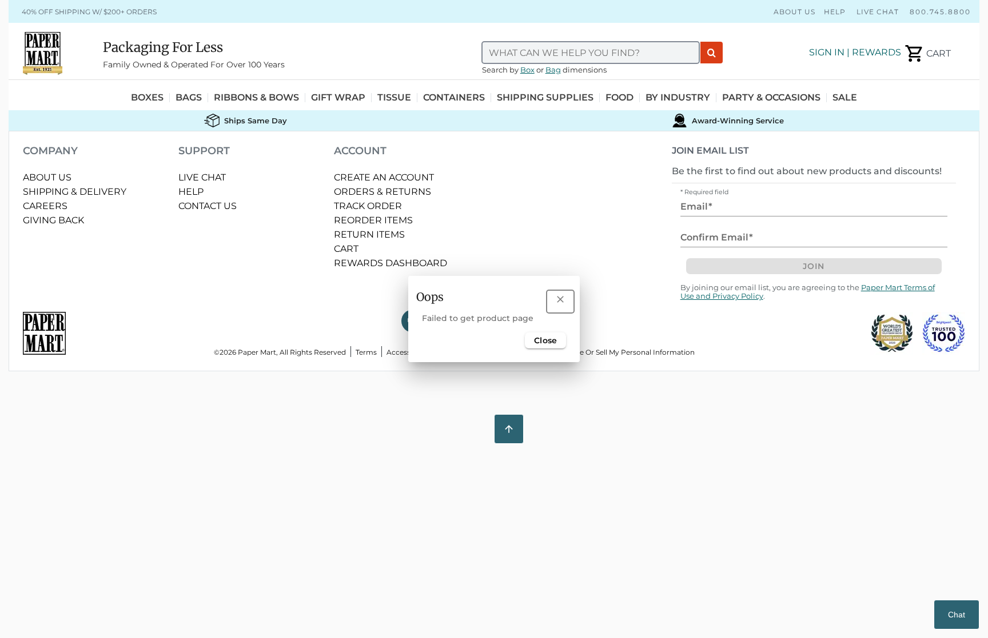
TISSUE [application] (394, 97)
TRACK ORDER (368, 205)
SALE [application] (844, 97)
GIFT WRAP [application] (338, 97)
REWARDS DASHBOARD (390, 263)
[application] (927, 53)
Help (835, 11)
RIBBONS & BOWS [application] (256, 97)
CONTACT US (207, 205)
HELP (191, 191)
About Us (794, 11)
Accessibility (408, 352)
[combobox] (590, 52)
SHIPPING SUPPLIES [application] (545, 97)
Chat (956, 614)
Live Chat (877, 11)
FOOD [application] (619, 97)
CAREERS (45, 205)
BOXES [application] (147, 97)
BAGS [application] (189, 97)
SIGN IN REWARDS (855, 52)
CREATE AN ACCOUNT (384, 177)
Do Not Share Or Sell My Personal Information (616, 352)
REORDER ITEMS (373, 220)
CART (346, 248)
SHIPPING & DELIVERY (74, 191)
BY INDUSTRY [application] (678, 97)
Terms (366, 352)
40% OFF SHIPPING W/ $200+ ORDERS (89, 11)
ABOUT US (47, 177)
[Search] (711, 52)
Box (527, 70)
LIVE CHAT (202, 177)
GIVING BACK (53, 220)
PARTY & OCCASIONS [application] (771, 97)
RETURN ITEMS (369, 234)
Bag (553, 70)
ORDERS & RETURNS (382, 191)
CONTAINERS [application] (454, 97)
